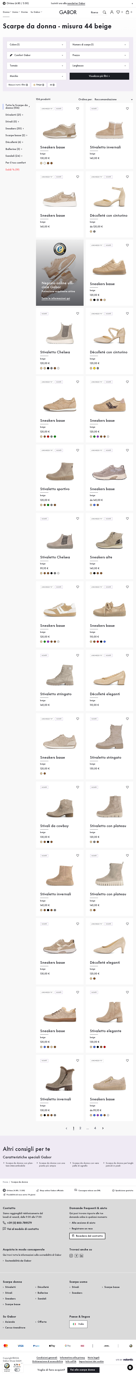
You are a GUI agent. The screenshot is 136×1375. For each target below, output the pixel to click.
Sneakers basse (52, 147)
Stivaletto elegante (105, 1031)
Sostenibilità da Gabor (18, 1261)
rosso (48, 436)
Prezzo (76, 55)
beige (41, 163)
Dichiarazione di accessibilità (47, 1361)
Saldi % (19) (12, 169)
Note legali (94, 1358)
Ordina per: (85, 99)
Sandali (42, 1299)
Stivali (8, 1293)
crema (45, 163)
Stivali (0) (11, 121)
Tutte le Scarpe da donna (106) (16, 106)
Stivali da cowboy (54, 826)
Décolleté (43, 1287)
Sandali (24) (12, 156)
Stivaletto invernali (105, 147)
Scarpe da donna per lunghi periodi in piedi (119, 1164)
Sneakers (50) (13, 128)
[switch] (17, 1370)
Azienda (10, 1322)
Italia (81, 1324)
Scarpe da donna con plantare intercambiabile (19, 1164)
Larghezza (77, 66)
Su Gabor (35, 12)
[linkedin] (81, 1255)
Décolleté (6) (13, 142)
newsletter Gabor (76, 3)
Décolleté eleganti (105, 694)
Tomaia (13, 66)
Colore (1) (15, 45)
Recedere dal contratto (89, 1236)
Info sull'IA (71, 1361)
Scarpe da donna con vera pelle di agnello (85, 1164)
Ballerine (43, 1293)
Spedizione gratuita (124, 1190)
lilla (98, 436)
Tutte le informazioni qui (56, 298)
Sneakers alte (101, 557)
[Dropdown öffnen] (10, 12)
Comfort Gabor (22, 55)
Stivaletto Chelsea (55, 352)
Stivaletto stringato (55, 694)
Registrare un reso (82, 1229)
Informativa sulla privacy (72, 1358)
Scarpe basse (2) (15, 135)
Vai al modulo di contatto (23, 1229)
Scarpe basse (12, 1304)
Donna (6, 12)
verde (55, 436)
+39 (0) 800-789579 (19, 1223)
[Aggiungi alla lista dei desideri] (77, 108)
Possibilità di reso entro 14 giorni (21, 1195)
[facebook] (76, 1255)
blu (94, 505)
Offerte (42, 1322)
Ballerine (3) (12, 149)
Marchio (14, 76)
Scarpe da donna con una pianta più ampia (52, 1164)
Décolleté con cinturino (108, 215)
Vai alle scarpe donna (83, 1370)
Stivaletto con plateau (108, 826)
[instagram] (71, 1255)
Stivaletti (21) (13, 115)
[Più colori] (58, 368)
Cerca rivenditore (15, 1328)
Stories (24, 12)
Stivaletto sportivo (54, 489)
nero (94, 300)
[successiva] (103, 1128)
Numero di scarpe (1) (83, 45)
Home (5, 1182)
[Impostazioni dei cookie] (130, 1367)
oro (94, 368)
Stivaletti (10, 1287)
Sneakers (10, 1299)
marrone (48, 163)
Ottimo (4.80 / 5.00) (16, 1190)
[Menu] (22, 1364)
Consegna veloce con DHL (89, 1190)
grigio (94, 231)
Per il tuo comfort (15, 163)
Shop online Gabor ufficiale (52, 1190)
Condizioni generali (46, 1358)
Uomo (15, 12)
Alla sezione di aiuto (83, 1223)
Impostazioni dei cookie (91, 1361)
